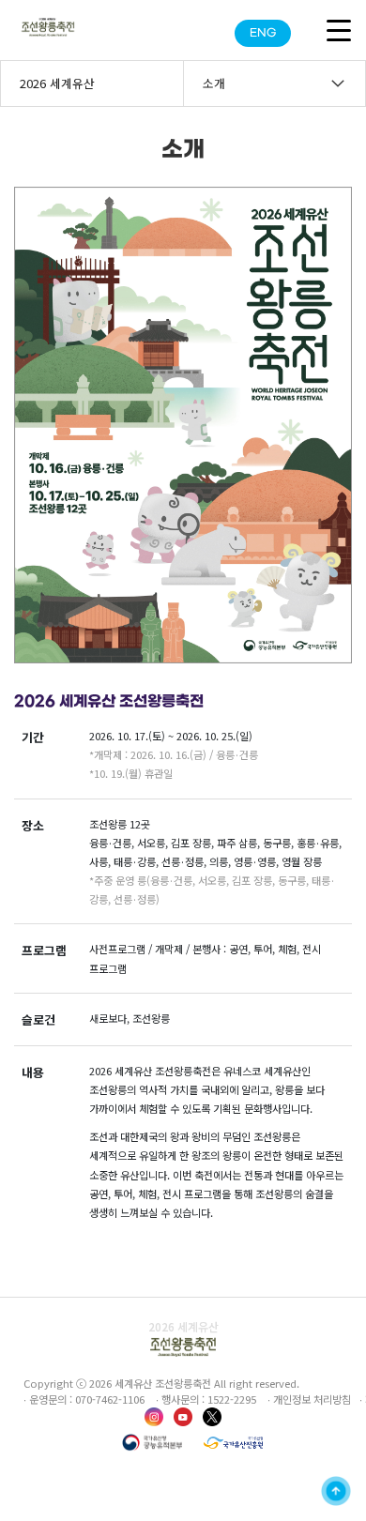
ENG (263, 33)
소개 (214, 83)
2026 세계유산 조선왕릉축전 (57, 90)
